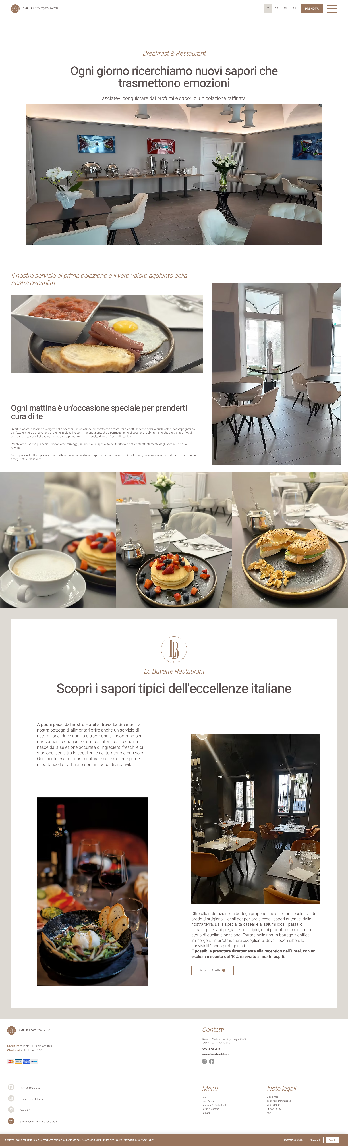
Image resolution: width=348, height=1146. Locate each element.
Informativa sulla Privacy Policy (138, 1140)
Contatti (212, 1030)
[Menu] (332, 8)
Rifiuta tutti (314, 1140)
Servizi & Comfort (210, 1109)
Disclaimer (272, 1097)
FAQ (269, 1113)
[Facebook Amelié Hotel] (211, 1061)
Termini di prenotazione (279, 1101)
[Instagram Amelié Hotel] (204, 1061)
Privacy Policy (274, 1108)
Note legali (281, 1088)
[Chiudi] (343, 1140)
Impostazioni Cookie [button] (293, 1140)
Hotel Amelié (208, 1101)
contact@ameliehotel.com (215, 1054)
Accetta (332, 1140)
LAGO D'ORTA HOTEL (41, 9)
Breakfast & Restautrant (214, 1105)
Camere (206, 1097)
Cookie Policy (273, 1104)
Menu (210, 1089)
